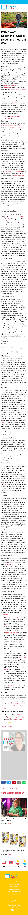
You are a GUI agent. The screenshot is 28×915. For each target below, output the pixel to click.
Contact (14, 888)
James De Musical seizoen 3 (17, 89)
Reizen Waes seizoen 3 (11, 632)
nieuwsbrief (6, 87)
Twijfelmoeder (14, 909)
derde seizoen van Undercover (10, 126)
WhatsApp (17, 718)
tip (18, 211)
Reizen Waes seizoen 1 (11, 618)
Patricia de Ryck (14, 907)
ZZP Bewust (14, 911)
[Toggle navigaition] (2, 1)
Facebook (13, 85)
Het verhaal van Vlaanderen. (13, 171)
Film (14, 898)
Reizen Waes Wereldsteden (16, 128)
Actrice (14, 902)
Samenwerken (14, 886)
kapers (5, 484)
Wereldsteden (9, 686)
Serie (14, 897)
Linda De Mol (5, 423)
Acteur (10, 723)
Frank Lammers (10, 564)
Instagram (6, 85)
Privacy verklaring (14, 889)
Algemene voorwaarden (14, 891)
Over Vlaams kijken (14, 884)
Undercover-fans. (19, 176)
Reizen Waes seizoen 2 (11, 625)
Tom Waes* (15, 103)
